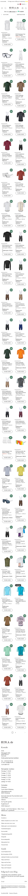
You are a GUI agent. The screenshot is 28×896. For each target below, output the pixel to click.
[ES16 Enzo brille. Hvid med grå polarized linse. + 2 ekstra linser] (7, 501)
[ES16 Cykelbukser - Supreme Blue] (21, 325)
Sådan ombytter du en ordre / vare (9, 820)
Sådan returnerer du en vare (8, 823)
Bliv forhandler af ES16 (6, 854)
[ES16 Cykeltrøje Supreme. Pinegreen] (7, 86)
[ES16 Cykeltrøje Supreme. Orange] (21, 353)
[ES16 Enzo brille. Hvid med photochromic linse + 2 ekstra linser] (7, 175)
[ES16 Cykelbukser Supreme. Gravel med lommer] (7, 412)
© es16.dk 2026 (4, 893)
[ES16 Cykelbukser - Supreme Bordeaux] (21, 412)
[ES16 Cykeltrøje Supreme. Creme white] (7, 206)
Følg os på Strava (5, 859)
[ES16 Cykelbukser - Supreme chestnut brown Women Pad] (7, 382)
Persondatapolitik (5, 839)
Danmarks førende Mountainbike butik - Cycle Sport (12, 796)
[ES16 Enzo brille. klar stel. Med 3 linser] (21, 442)
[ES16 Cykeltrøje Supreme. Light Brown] (21, 86)
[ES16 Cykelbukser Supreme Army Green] (21, 265)
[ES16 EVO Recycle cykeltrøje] (21, 532)
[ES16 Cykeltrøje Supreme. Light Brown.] (7, 621)
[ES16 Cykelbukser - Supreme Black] (7, 116)
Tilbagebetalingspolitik (6, 834)
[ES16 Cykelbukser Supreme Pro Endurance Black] (21, 145)
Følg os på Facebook (6, 865)
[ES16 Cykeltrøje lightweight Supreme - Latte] (21, 206)
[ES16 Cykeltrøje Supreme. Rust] (21, 175)
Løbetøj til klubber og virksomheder (9, 857)
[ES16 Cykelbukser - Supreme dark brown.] (21, 501)
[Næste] (21, 732)
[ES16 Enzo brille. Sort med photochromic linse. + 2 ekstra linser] (7, 55)
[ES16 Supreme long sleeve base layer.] (7, 265)
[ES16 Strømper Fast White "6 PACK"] (7, 442)
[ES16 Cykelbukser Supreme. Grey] (21, 681)
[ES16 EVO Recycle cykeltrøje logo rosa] (21, 621)
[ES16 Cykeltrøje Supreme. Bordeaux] (7, 145)
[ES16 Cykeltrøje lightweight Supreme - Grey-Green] (21, 382)
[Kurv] (25, 8)
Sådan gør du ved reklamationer (9, 826)
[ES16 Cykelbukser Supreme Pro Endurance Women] (7, 532)
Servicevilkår (4, 831)
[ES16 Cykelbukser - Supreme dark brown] (7, 295)
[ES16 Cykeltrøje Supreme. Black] (21, 116)
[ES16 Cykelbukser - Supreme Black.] (7, 325)
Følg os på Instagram (6, 867)
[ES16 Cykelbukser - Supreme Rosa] (7, 709)
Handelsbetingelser (6, 828)
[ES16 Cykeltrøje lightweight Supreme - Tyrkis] (21, 591)
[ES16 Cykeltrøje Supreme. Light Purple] (7, 471)
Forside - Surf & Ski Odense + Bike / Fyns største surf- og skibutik (12, 809)
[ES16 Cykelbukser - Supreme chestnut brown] (21, 295)
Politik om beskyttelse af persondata (9, 887)
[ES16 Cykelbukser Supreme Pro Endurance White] (21, 55)
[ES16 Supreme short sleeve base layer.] (7, 236)
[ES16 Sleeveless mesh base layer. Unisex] (7, 25)
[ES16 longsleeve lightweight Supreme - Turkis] (7, 591)
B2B (18, 4)
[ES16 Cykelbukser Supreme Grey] (21, 236)
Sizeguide (3, 836)
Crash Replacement (6, 851)
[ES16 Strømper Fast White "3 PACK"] (21, 25)
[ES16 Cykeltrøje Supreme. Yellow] (21, 471)
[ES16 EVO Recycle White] (21, 709)
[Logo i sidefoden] (7, 742)
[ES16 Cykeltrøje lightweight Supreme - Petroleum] (21, 651)
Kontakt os (3, 818)
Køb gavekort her (5, 842)
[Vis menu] (2, 8)
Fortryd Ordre (4, 844)
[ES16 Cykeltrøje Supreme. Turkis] (7, 651)
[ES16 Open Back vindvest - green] (7, 562)
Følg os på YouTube (6, 862)
